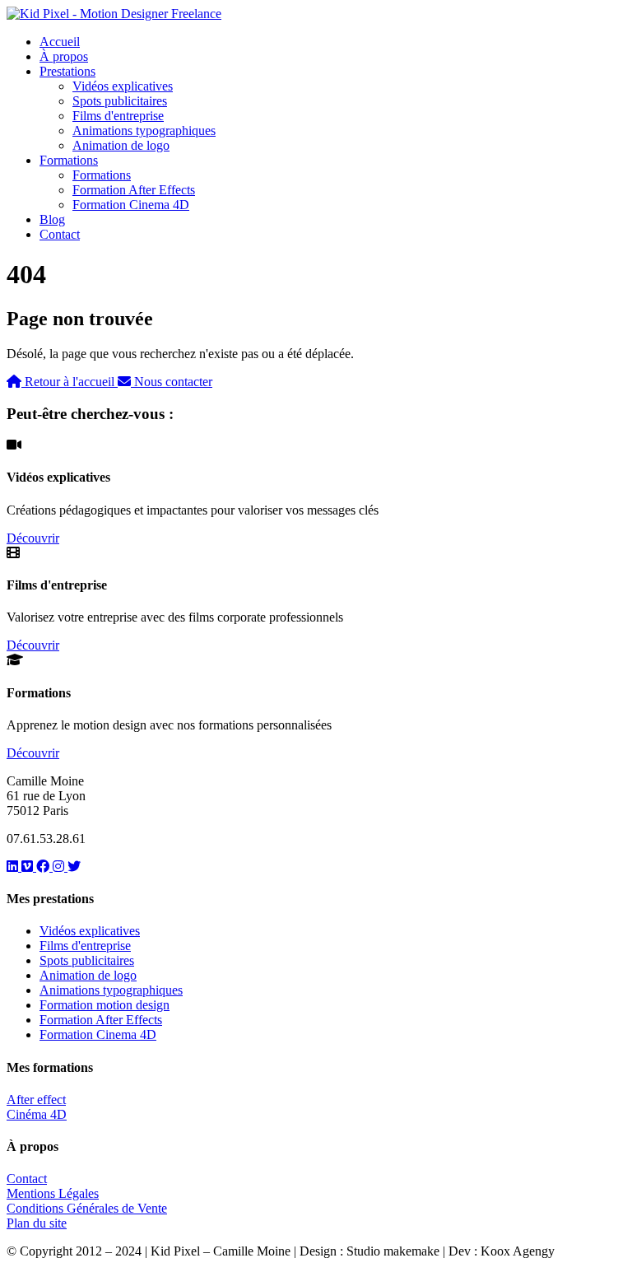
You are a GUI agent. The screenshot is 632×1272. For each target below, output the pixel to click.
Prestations (67, 71)
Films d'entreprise (118, 116)
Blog (52, 219)
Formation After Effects (133, 190)
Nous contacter (171, 382)
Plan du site (37, 1223)
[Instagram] (60, 867)
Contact (60, 234)
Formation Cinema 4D (130, 205)
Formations (69, 160)
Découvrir (33, 538)
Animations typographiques (144, 130)
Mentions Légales (53, 1193)
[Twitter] (74, 867)
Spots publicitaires (119, 101)
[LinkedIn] (14, 867)
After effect (36, 1100)
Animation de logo (121, 145)
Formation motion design (105, 1005)
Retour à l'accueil (69, 382)
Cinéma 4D (37, 1114)
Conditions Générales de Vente (87, 1208)
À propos (64, 56)
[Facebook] (44, 867)
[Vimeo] (28, 867)
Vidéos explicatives (122, 86)
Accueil (60, 42)
